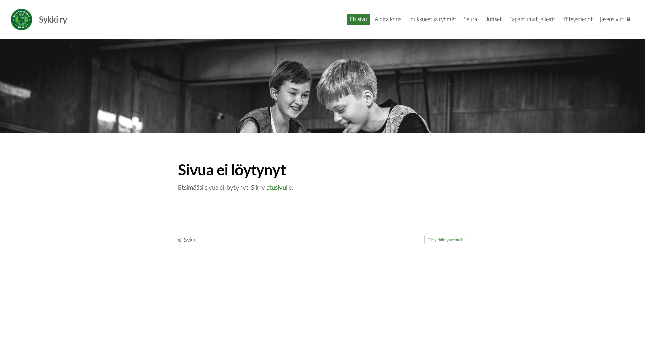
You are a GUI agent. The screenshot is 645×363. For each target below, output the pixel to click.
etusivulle (279, 187)
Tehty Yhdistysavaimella (445, 240)
